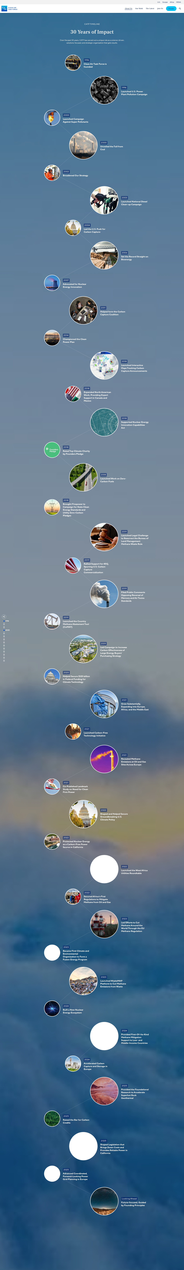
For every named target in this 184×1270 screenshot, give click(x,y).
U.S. (158, 2)
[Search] (180, 9)
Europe (165, 2)
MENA (178, 2)
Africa (172, 2)
